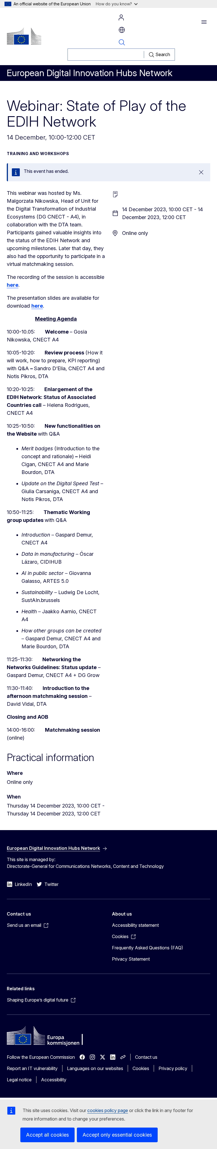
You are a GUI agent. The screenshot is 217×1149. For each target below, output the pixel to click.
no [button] (122, 30)
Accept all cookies (47, 1135)
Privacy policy (173, 1068)
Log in (121, 17)
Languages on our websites (95, 1068)
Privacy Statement (131, 959)
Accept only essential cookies (117, 1135)
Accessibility (53, 1079)
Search (122, 42)
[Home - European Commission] (24, 36)
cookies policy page (107, 1110)
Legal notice (19, 1079)
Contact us (146, 1057)
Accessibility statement (135, 925)
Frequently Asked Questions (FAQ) (147, 947)
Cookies (141, 1068)
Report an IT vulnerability (32, 1068)
